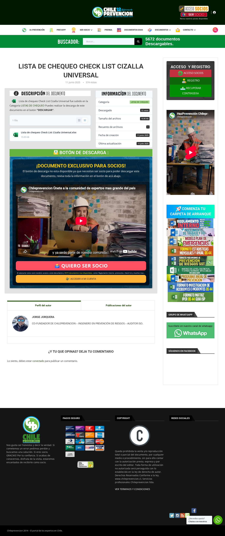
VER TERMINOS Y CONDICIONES (132, 489)
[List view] (84, 120)
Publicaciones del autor (118, 305)
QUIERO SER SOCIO (84, 265)
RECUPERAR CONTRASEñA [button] (191, 90)
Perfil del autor (43, 305)
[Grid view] (79, 120)
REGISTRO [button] (193, 80)
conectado (38, 360)
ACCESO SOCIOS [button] (193, 73)
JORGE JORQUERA (43, 317)
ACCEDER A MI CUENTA (83, 278)
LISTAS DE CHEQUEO (32, 105)
